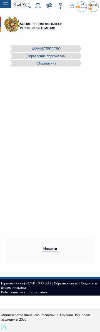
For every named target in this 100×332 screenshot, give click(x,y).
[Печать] (70, 7)
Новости (50, 248)
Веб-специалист (13, 292)
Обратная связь (66, 283)
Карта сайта (38, 292)
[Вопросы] (59, 7)
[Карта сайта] (36, 7)
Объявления (46, 63)
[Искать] (26, 7)
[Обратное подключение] (47, 7)
